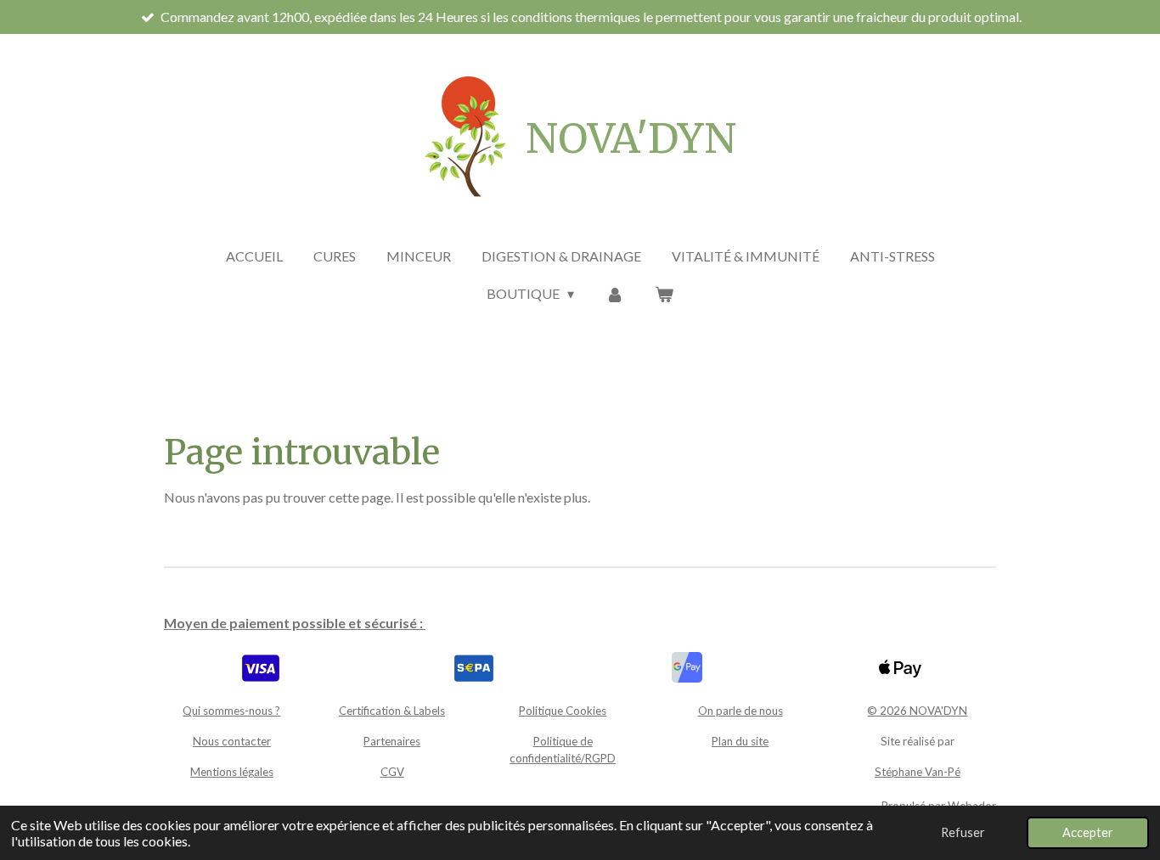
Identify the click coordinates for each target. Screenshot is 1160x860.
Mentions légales (231, 771)
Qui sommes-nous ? (231, 710)
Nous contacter (232, 741)
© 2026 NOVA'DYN (917, 710)
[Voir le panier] (664, 293)
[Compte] (614, 293)
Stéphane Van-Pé (917, 771)
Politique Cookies (562, 710)
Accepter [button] (1087, 832)
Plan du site (740, 741)
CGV (392, 771)
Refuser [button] (963, 832)
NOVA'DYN (631, 138)
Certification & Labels (392, 710)
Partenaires (391, 741)
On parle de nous (740, 710)
